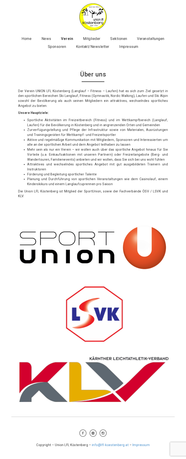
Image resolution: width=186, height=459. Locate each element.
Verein (67, 39)
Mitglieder (91, 39)
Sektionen (118, 39)
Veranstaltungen (150, 39)
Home (27, 39)
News (46, 39)
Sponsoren (57, 46)
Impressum (128, 46)
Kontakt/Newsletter (92, 46)
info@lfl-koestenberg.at (110, 445)
